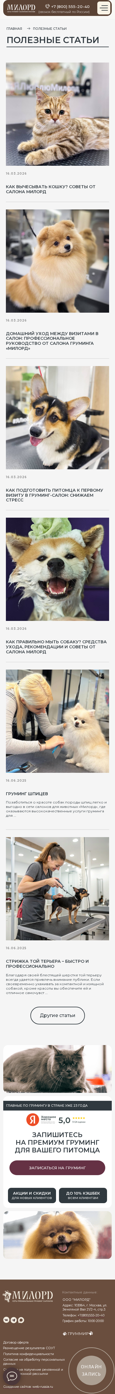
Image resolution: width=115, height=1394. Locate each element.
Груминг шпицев (27, 793)
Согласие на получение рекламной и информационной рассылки (33, 1372)
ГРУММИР (78, 1333)
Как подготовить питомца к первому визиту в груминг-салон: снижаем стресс (54, 495)
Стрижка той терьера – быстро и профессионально (47, 964)
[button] (57, 1167)
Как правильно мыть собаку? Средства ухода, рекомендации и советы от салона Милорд (56, 647)
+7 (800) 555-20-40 (70, 6)
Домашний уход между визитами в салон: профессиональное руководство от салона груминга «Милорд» (52, 341)
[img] (6, 1320)
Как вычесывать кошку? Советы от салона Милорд (51, 189)
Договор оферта (16, 1342)
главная (14, 29)
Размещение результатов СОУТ (29, 1348)
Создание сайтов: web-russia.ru (28, 1387)
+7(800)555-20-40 (91, 1315)
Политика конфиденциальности (28, 1354)
